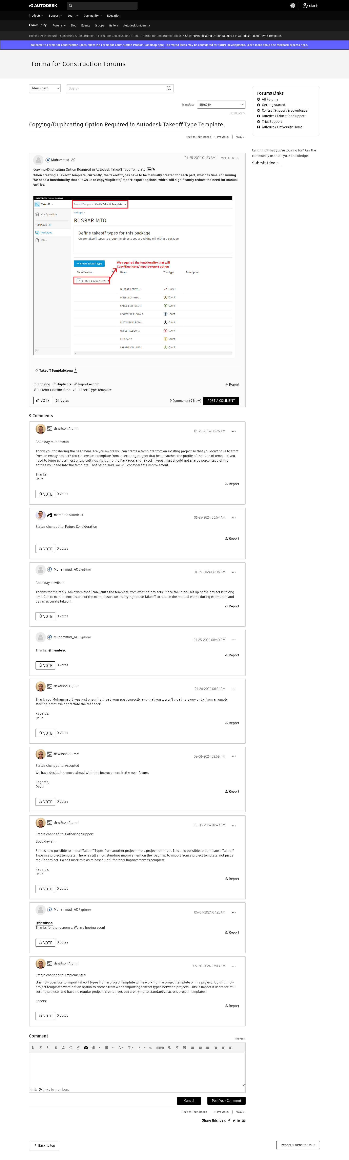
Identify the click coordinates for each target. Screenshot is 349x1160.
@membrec (57, 650)
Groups (99, 25)
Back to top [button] (46, 1145)
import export (88, 384)
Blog (73, 25)
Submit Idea (264, 163)
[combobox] (102, 6)
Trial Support (272, 121)
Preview (240, 1038)
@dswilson (44, 923)
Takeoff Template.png (56, 370)
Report (234, 384)
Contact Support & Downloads (284, 110)
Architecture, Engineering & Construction (67, 36)
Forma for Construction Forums (118, 36)
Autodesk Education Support (284, 116)
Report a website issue (298, 1145)
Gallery (114, 25)
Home (33, 36)
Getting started (273, 105)
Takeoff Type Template (94, 390)
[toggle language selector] (293, 5)
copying (44, 384)
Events (85, 25)
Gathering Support (79, 834)
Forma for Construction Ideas (162, 36)
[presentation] (33, 1047)
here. (161, 45)
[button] (134, 277)
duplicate (64, 384)
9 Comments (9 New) (185, 400)
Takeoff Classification (54, 390)
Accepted (72, 765)
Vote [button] (44, 400)
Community (38, 25)
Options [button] (236, 113)
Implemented (229, 158)
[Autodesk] (43, 6)
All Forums (270, 99)
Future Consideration (81, 526)
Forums (58, 25)
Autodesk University (136, 25)
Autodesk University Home (282, 127)
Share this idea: (214, 1120)
